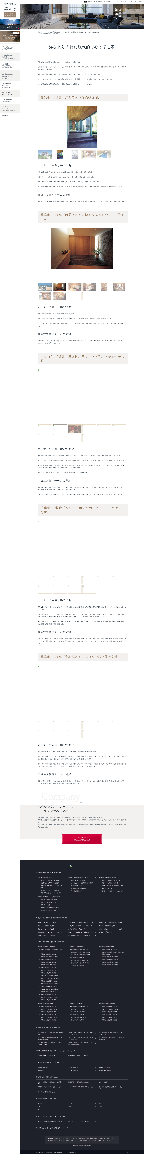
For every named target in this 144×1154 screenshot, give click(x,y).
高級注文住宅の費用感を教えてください (78, 1082)
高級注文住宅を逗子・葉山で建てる (80, 952)
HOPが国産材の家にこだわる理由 (7, 100)
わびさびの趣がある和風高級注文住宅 (78, 877)
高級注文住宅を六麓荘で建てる (49, 1009)
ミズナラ (40, 1103)
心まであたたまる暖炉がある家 (46, 926)
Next (123, 127)
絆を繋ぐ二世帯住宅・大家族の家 (46, 935)
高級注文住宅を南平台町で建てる (49, 975)
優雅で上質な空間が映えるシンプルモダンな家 (52, 886)
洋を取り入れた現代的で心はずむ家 (50, 883)
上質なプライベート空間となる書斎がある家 (110, 922)
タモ (39, 1106)
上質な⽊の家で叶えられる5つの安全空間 (6, 85)
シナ (69, 1106)
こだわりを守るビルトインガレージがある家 (110, 929)
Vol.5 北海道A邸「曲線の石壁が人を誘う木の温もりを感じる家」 (80, 1038)
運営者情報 (5, 116)
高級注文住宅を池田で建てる (78, 1020)
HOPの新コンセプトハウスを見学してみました (80, 1121)
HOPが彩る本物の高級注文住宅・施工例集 (49, 872)
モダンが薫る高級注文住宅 (45, 877)
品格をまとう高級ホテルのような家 (111, 880)
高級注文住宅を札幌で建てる (109, 1006)
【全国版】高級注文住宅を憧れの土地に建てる (50, 942)
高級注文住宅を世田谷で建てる (49, 997)
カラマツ (101, 1103)
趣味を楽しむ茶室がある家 (78, 880)
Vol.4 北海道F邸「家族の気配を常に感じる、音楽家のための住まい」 (50, 1038)
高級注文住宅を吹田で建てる (78, 1014)
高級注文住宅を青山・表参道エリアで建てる (52, 950)
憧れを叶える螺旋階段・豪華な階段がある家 (80, 932)
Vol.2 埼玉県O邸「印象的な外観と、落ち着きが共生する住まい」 (80, 1033)
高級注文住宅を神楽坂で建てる (49, 986)
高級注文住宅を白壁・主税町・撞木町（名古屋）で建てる (113, 953)
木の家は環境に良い (73, 1070)
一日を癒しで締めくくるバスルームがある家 (80, 926)
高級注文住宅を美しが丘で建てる (80, 963)
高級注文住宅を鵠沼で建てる (78, 965)
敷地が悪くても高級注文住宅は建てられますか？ (110, 1087)
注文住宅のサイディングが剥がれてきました (49, 1087)
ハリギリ (101, 1106)
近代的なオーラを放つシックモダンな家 (112, 891)
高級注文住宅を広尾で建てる (48, 970)
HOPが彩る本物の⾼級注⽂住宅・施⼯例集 (8, 48)
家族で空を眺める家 (107, 888)
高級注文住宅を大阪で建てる (76, 1003)
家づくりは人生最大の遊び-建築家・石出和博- (50, 1121)
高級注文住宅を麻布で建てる (48, 964)
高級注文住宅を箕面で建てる (78, 1012)
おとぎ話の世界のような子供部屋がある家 (79, 935)
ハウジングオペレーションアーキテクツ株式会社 (8, 108)
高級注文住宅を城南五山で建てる (49, 989)
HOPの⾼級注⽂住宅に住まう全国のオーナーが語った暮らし (8, 75)
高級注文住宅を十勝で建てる (109, 1020)
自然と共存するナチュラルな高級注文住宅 (49, 897)
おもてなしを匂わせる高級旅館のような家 (82, 883)
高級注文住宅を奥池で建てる (48, 1020)
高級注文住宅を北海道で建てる (107, 1003)
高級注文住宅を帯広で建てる (109, 1014)
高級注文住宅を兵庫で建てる (45, 1003)
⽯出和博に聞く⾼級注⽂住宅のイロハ (8, 93)
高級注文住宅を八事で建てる (109, 949)
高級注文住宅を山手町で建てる (79, 949)
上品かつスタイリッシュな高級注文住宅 (109, 877)
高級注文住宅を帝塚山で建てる (79, 1006)
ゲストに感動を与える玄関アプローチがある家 (80, 922)
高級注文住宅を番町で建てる (48, 973)
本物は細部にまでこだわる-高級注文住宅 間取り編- (52, 918)
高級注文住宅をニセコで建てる (110, 1009)
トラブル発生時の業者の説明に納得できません (80, 1087)
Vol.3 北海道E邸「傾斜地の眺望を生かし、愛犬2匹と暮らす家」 (111, 1033)
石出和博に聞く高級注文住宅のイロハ (47, 1077)
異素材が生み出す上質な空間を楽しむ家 (112, 885)
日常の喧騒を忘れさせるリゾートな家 (51, 893)
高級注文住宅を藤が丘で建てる (110, 959)
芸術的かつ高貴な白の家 (105, 932)
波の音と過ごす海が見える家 (48, 910)
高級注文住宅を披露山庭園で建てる (80, 955)
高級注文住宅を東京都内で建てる (46, 946)
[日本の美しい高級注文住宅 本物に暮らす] (118, 18)
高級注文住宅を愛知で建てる (106, 946)
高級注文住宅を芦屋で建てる (48, 1006)
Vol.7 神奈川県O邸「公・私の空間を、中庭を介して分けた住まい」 (50, 1043)
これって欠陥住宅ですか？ (106, 1082)
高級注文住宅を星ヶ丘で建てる (110, 962)
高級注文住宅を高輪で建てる (48, 991)
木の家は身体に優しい (105, 1070)
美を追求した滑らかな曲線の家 (110, 883)
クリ (39, 1109)
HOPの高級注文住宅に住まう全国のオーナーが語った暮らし (54, 1051)
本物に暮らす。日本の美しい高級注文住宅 (99, 1)
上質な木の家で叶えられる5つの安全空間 (48, 1062)
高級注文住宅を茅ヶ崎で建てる (79, 960)
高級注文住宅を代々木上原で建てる (50, 978)
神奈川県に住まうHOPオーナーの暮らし (48, 1055)
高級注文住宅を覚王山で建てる (110, 956)
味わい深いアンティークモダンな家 (50, 890)
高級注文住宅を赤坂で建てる (48, 967)
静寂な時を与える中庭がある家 (76, 929)
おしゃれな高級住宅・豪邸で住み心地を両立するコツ (50, 1083)
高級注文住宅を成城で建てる (48, 954)
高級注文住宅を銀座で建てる (48, 994)
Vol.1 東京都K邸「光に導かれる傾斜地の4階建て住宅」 (50, 1033)
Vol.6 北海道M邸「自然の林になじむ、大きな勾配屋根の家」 (111, 1038)
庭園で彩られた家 (45, 905)
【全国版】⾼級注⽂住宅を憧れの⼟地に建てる (7, 65)
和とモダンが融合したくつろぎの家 (50, 880)
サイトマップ (123, 1152)
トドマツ (70, 1103)
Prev (40, 127)
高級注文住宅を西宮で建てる (48, 1014)
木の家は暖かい (42, 1070)
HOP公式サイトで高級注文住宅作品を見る (82, 839)
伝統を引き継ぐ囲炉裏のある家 (107, 926)
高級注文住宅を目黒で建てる (48, 1000)
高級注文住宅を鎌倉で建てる (78, 957)
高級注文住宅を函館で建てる (109, 1017)
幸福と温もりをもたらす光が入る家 (50, 907)
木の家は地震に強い (43, 1067)
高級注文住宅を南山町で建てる (110, 964)
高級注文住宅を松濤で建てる (48, 959)
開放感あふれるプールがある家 (46, 929)
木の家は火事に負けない (105, 1067)
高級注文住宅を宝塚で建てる (48, 1012)
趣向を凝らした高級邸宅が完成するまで (48, 1027)
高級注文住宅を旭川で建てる (109, 1012)
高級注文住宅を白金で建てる (48, 962)
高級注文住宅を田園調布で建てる (49, 956)
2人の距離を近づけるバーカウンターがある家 (50, 932)
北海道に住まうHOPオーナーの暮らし (78, 1055)
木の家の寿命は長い (73, 1067)
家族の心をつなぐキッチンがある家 (47, 922)
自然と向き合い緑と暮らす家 (48, 902)
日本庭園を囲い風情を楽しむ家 (79, 888)
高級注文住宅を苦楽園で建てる (49, 1017)
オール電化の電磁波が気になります (47, 1092)
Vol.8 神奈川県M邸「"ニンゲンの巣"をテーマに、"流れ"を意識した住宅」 (80, 1043)
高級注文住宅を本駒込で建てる (49, 981)
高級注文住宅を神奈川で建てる (76, 946)
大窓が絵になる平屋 (76, 885)
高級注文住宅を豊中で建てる (78, 1009)
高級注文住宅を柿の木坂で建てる (49, 983)
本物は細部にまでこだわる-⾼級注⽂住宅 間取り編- (9, 57)
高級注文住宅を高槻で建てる (78, 1017)
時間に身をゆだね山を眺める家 (49, 899)
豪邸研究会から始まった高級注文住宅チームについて (52, 1128)
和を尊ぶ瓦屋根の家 (76, 891)
